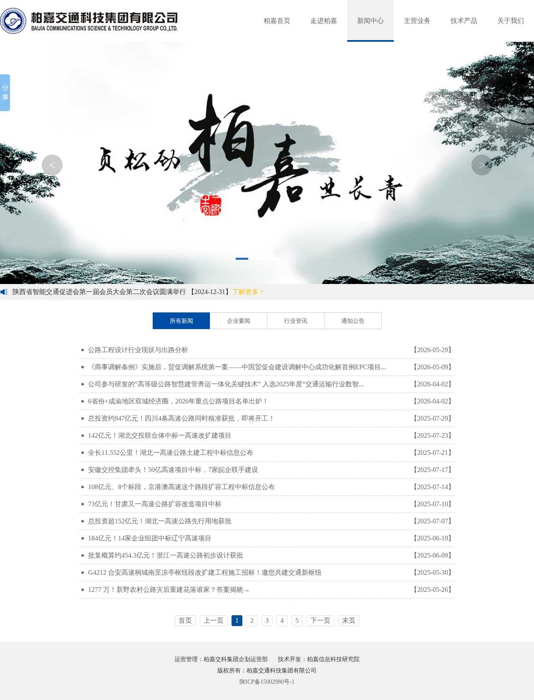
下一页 (320, 620)
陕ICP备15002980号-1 (267, 682)
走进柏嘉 (323, 20)
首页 (185, 620)
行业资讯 (295, 321)
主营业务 (417, 20)
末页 (348, 620)
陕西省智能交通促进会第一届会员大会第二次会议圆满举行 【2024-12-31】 (138, 291)
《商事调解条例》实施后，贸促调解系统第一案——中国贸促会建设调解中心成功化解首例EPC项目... (271, 366)
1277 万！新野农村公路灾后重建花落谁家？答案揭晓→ (271, 589)
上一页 (214, 620)
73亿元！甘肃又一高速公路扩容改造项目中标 (271, 503)
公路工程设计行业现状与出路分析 (271, 349)
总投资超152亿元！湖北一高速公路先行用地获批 (271, 521)
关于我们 (510, 20)
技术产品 (464, 20)
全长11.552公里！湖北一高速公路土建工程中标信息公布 (271, 452)
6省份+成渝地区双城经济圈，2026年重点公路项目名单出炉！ (271, 401)
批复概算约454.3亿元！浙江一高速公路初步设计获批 (271, 555)
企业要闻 (238, 321)
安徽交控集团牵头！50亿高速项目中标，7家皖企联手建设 (271, 469)
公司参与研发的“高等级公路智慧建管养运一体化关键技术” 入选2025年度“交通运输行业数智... (271, 384)
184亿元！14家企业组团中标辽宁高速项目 (271, 538)
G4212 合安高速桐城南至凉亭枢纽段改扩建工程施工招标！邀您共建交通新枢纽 (271, 572)
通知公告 (353, 321)
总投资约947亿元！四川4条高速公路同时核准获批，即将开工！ (271, 418)
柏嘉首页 (277, 20)
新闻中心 (370, 20)
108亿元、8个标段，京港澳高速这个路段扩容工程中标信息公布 (271, 486)
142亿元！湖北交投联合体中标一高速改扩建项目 (271, 435)
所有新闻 (181, 321)
